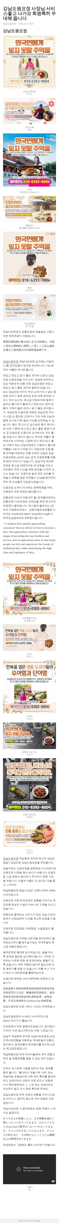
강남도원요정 (10, 361)
